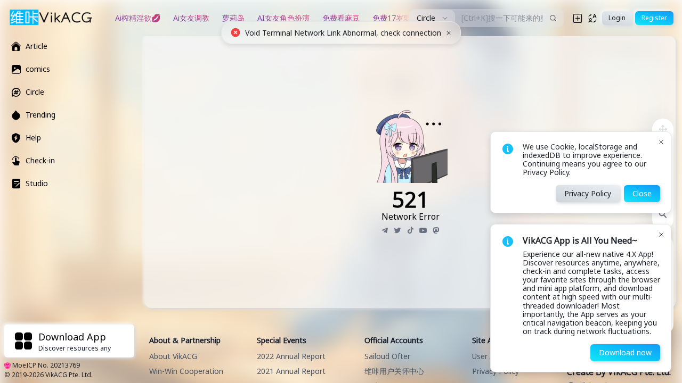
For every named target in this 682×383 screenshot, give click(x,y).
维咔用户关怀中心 (394, 371)
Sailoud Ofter (387, 356)
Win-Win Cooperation (186, 371)
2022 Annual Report (291, 356)
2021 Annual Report (291, 371)
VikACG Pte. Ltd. (69, 374)
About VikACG (173, 356)
